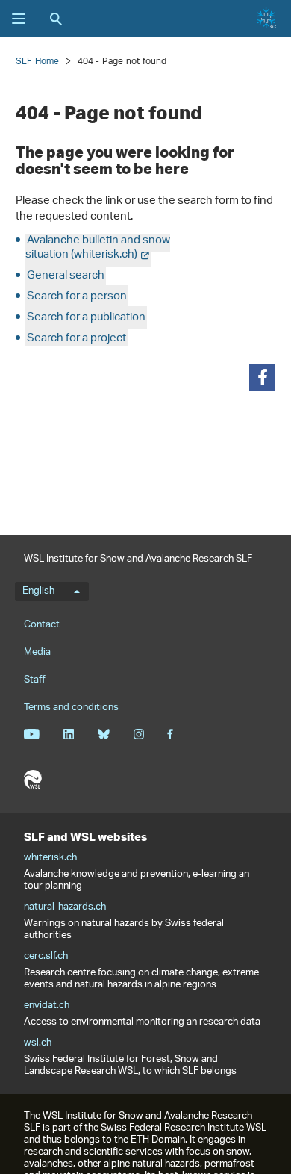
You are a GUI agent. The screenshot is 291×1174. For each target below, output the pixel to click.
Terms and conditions (71, 707)
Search (56, 18)
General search (65, 276)
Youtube (32, 734)
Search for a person (77, 296)
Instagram (138, 734)
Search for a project (76, 338)
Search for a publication (86, 317)
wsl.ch (37, 1043)
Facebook (170, 734)
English (38, 591)
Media (37, 652)
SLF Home (38, 61)
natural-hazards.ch (65, 907)
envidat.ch (46, 1006)
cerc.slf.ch (46, 957)
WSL (33, 779)
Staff (35, 680)
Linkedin (68, 734)
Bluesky (103, 734)
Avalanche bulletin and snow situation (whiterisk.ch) (97, 248)
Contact (42, 624)
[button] (262, 377)
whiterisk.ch (50, 858)
